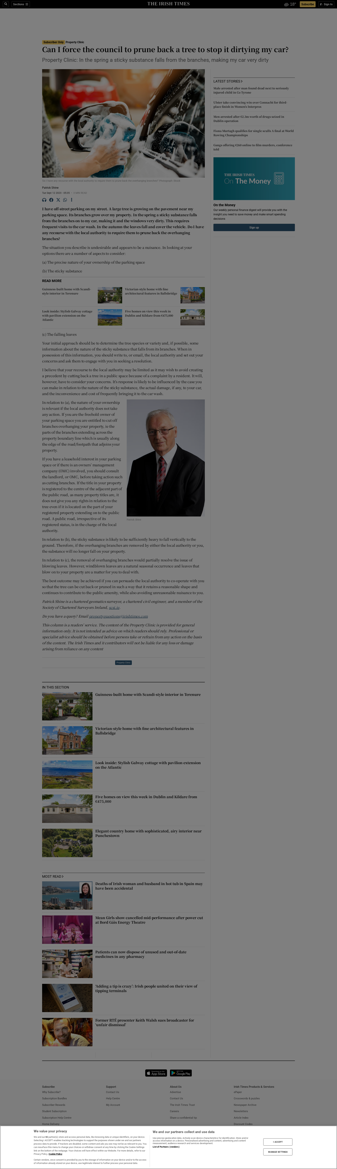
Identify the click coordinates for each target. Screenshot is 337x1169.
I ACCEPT (278, 1142)
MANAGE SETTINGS (278, 1152)
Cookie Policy (55, 1154)
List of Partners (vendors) (166, 1146)
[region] (168, 1147)
